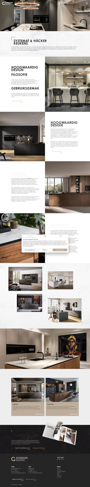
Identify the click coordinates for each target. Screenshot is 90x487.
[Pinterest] (61, 459)
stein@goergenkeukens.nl (20, 472)
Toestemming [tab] (29, 235)
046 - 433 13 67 (16, 471)
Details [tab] (45, 235)
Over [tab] (61, 235)
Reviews (59, 472)
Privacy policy (14, 484)
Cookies (20, 484)
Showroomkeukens (61, 471)
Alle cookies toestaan (60, 249)
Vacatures (59, 475)
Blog (58, 474)
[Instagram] (57, 459)
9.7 (62, 2)
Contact (59, 477)
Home (58, 468)
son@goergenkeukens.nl (37, 472)
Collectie (59, 469)
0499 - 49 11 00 (33, 471)
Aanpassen (44, 249)
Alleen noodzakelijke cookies (30, 249)
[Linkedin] (59, 459)
